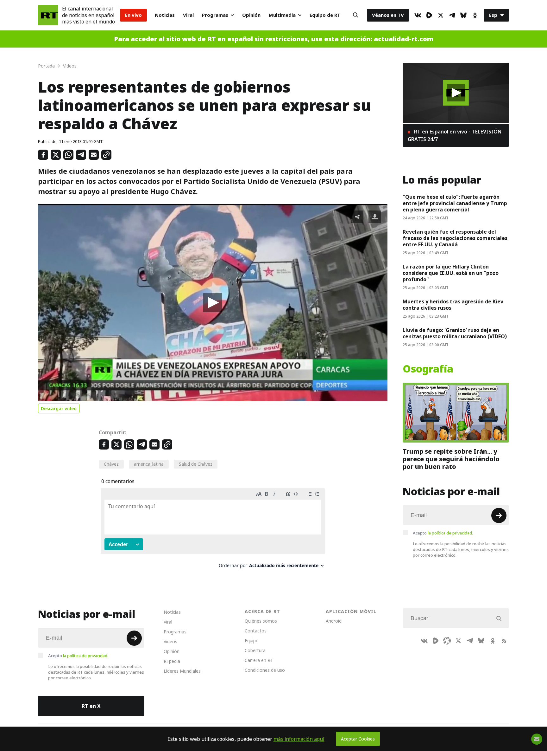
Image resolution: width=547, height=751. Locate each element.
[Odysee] (447, 641)
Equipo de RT (325, 15)
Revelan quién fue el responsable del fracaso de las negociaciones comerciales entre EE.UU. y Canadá (455, 238)
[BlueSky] (463, 15)
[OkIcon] (475, 15)
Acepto (443, 533)
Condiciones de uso (265, 670)
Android (334, 621)
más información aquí (299, 739)
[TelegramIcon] (452, 15)
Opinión (251, 15)
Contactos (256, 630)
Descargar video (59, 408)
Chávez (111, 464)
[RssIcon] (504, 641)
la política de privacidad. (450, 533)
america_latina (149, 464)
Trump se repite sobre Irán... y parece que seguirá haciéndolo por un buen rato (451, 459)
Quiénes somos (261, 621)
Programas (215, 15)
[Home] (48, 15)
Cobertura (255, 650)
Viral (188, 15)
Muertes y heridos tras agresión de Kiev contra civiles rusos (453, 305)
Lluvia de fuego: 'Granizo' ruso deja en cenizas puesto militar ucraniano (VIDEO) (455, 333)
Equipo (252, 640)
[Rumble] (429, 15)
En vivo (133, 15)
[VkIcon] (418, 15)
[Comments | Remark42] (213, 530)
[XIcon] (441, 15)
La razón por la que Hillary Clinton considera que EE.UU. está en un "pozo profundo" (451, 273)
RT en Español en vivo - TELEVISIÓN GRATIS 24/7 (454, 135)
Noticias (165, 15)
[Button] (355, 15)
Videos (170, 641)
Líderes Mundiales (182, 671)
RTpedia (172, 661)
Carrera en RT (259, 660)
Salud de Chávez (195, 464)
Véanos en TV (388, 15)
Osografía (428, 369)
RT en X (91, 706)
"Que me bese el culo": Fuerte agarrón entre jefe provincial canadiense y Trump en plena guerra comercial (455, 203)
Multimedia (282, 15)
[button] (212, 302)
